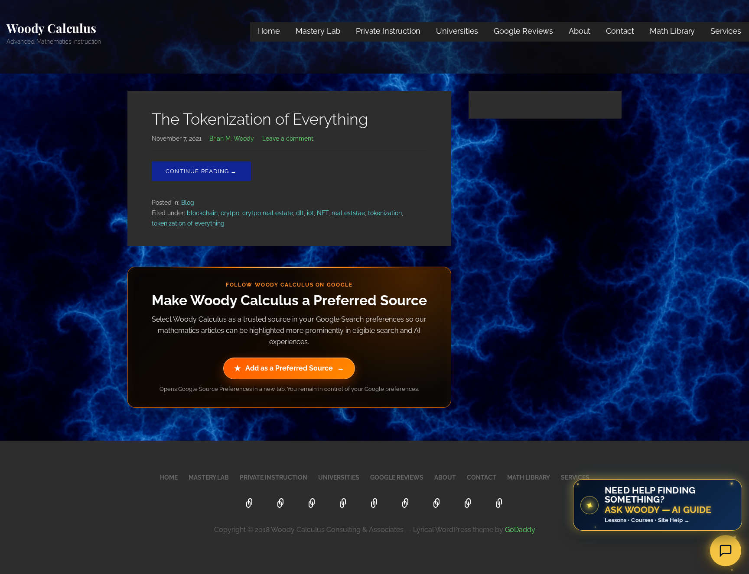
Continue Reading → (201, 171)
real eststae (348, 213)
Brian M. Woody (231, 138)
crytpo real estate (267, 213)
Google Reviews (523, 30)
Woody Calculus (51, 28)
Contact (620, 30)
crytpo (230, 213)
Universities (457, 30)
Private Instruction (388, 30)
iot (310, 213)
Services (725, 30)
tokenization (385, 213)
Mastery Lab (318, 30)
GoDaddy (520, 530)
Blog (187, 202)
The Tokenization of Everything (260, 119)
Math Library (672, 30)
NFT (323, 213)
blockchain (202, 213)
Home (269, 30)
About (579, 30)
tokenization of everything (188, 223)
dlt (300, 213)
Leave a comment (287, 138)
